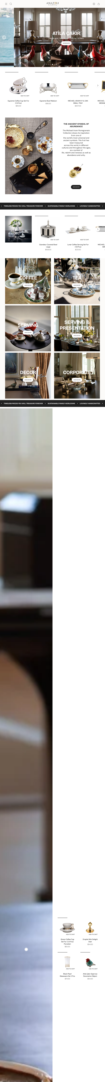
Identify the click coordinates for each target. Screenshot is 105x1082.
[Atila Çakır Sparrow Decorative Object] (90, 962)
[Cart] (98, 4)
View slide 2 (48, 64)
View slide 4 (52, 64)
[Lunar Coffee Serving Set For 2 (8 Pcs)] (78, 229)
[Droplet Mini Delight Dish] (90, 927)
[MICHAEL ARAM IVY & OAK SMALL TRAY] (78, 85)
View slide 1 (46, 64)
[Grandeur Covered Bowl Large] (48, 229)
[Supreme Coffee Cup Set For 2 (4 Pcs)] (18, 85)
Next (98, 85)
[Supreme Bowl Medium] (48, 85)
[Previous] (4, 37)
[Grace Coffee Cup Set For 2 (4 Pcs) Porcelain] (67, 927)
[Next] (101, 37)
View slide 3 (50, 64)
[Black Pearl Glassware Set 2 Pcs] (67, 962)
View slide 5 (54, 64)
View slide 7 (58, 64)
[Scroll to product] (26, 949)
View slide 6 (56, 64)
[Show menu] (6, 4)
